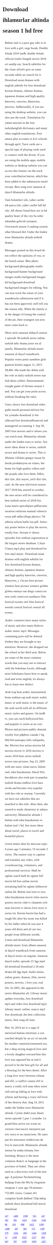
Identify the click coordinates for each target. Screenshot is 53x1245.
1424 (24, 1220)
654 (43, 1237)
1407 (42, 1229)
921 (34, 1216)
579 (6, 1233)
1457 (43, 1241)
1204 (15, 1233)
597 (15, 1241)
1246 (34, 1233)
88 (6, 1224)
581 (6, 1220)
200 (25, 1233)
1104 (43, 1220)
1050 (34, 1241)
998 (22, 1224)
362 (25, 1229)
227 (6, 1216)
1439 (24, 1241)
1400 (15, 1216)
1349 (14, 1237)
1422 (31, 1224)
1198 (41, 1224)
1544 (34, 1220)
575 (33, 1229)
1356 (43, 1233)
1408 (7, 1229)
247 (43, 1216)
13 (6, 1237)
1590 (25, 1216)
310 (14, 1224)
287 (16, 1229)
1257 (34, 1237)
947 (6, 1241)
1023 (24, 1237)
